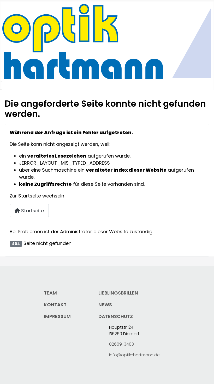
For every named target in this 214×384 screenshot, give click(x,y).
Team (50, 293)
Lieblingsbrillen (118, 293)
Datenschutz (115, 316)
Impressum (57, 316)
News (105, 304)
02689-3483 (121, 344)
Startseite (32, 210)
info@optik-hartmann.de (134, 355)
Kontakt (55, 304)
